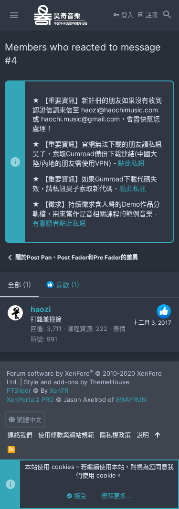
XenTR (59, 390)
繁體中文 (28, 419)
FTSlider (19, 390)
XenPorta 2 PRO (30, 399)
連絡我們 (20, 435)
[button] (14, 15)
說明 (143, 435)
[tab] (63, 284)
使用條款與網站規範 (66, 435)
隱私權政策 (115, 435)
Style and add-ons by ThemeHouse (76, 382)
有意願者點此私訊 (59, 223)
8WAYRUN (131, 399)
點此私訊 (131, 163)
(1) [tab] (19, 284)
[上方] (157, 435)
